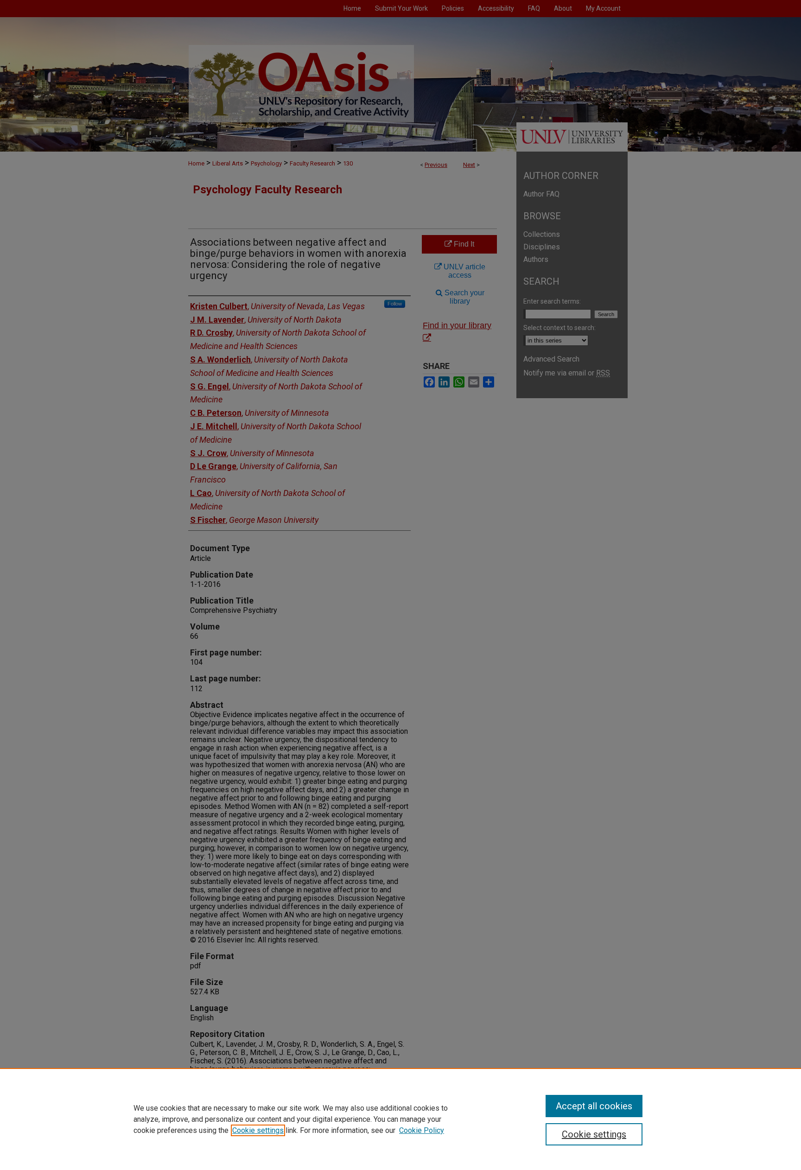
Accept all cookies (594, 1106)
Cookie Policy (421, 1130)
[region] (400, 1119)
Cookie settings (258, 1130)
